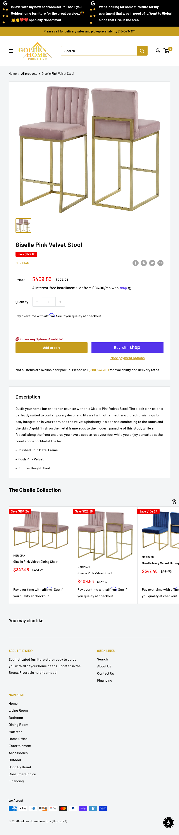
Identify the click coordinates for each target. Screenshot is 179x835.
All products (29, 73)
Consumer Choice (22, 774)
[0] (166, 50)
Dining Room (18, 724)
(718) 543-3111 (99, 370)
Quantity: (22, 302)
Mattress (15, 732)
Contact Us (105, 673)
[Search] (142, 51)
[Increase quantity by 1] (60, 301)
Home (13, 73)
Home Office (18, 739)
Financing (104, 680)
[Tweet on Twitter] (152, 262)
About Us (104, 666)
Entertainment (20, 745)
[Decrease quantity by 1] (37, 301)
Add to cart (51, 347)
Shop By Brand (20, 767)
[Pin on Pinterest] (144, 262)
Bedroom (16, 717)
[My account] (158, 50)
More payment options (127, 358)
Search (102, 659)
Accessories (18, 753)
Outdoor (15, 760)
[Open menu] (11, 51)
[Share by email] (160, 262)
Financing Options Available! (41, 339)
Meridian (22, 263)
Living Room (18, 710)
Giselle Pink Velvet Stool (94, 573)
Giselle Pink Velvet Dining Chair (35, 561)
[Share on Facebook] (136, 262)
